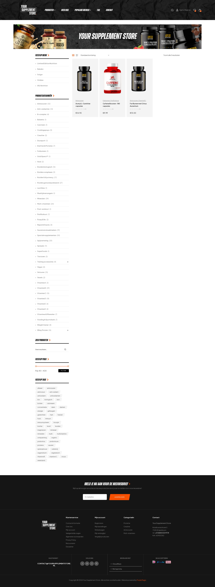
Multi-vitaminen (43, 204)
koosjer (56, 422)
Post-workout (43, 209)
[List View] (77, 55)
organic (54, 437)
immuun (48, 418)
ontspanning (42, 437)
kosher (40, 426)
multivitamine (61, 434)
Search (66, 349)
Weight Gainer (43, 325)
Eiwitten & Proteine (45, 146)
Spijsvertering (42, 241)
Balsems (40, 120)
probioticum (54, 441)
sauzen (50, 445)
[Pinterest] (96, 563)
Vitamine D (41, 298)
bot (58, 399)
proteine (41, 445)
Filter (63, 370)
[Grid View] (73, 55)
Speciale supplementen (46, 235)
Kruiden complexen (44, 172)
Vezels (39, 277)
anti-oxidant (54, 392)
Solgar (40, 74)
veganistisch (42, 453)
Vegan (39, 267)
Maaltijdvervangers (45, 193)
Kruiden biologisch (44, 167)
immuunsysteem (43, 422)
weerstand (41, 460)
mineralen (41, 434)
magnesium (42, 430)
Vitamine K (41, 309)
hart (51, 415)
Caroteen (41, 125)
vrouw (63, 456)
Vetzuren (40, 272)
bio (39, 399)
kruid (49, 426)
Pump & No (41, 220)
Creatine (40, 135)
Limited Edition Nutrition (47, 63)
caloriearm (51, 403)
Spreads (40, 246)
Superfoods (42, 251)
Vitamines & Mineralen (46, 314)
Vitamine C (41, 293)
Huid (39, 162)
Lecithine (41, 188)
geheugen (51, 411)
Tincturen (41, 256)
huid (39, 418)
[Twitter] (87, 563)
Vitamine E (41, 304)
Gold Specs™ (42, 156)
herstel (60, 415)
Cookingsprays (43, 130)
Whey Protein (42, 330)
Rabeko (40, 69)
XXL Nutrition (42, 86)
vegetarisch (55, 453)
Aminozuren (80, 100)
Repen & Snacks (43, 225)
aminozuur (41, 392)
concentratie (42, 407)
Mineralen (41, 198)
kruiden (57, 426)
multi (50, 434)
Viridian (40, 80)
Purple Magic (141, 580)
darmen (62, 407)
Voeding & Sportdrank (46, 320)
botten (40, 403)
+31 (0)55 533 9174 (162, 533)
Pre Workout (115, 100)
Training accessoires (45, 262)
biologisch (48, 399)
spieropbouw (42, 449)
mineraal (53, 430)
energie (40, 411)
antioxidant (42, 396)
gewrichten (41, 415)
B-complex (41, 114)
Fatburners (106, 100)
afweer (40, 388)
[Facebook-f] (82, 563)
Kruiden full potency (45, 177)
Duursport (41, 141)
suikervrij (55, 449)
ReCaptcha (117, 569)
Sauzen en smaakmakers (46, 230)
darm (53, 407)
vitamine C (53, 456)
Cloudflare (117, 564)
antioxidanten (55, 396)
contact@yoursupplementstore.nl (54, 564)
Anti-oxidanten (43, 109)
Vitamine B (141, 100)
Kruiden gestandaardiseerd (48, 183)
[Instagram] (92, 563)
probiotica (41, 441)
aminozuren (51, 388)
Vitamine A (41, 283)
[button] (125, 563)
